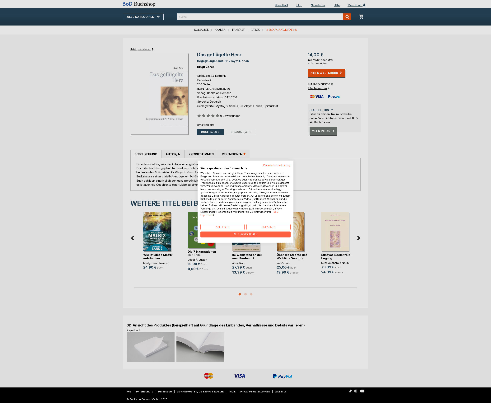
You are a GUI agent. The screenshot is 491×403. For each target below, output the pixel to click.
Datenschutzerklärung (277, 165)
